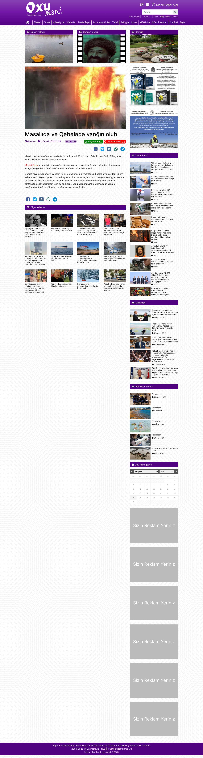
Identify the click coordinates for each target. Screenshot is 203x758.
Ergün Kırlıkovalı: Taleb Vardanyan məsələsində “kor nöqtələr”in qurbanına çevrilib (165, 339)
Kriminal (173, 22)
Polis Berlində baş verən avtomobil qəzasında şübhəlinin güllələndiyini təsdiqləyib (114, 287)
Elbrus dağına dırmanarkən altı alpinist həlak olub (87, 286)
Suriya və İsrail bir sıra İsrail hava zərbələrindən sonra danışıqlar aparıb (162, 206)
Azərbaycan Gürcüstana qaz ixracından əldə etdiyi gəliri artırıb (162, 179)
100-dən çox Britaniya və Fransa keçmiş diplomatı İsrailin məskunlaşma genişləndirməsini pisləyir (162, 166)
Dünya (47, 22)
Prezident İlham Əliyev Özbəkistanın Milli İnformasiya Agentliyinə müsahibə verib (165, 312)
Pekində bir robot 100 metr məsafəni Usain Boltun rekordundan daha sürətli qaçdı (162, 193)
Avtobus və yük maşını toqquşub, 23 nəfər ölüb (61, 229)
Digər (183, 22)
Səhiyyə (125, 22)
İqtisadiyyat (59, 22)
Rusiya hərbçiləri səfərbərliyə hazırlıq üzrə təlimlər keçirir (162, 262)
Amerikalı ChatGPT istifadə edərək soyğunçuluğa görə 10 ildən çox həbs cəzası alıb (162, 249)
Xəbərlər (71, 22)
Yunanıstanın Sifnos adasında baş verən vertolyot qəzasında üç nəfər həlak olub (87, 231)
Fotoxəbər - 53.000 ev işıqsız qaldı (165, 449)
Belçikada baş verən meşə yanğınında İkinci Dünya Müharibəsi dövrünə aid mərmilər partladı (161, 235)
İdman (134, 22)
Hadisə (31, 141)
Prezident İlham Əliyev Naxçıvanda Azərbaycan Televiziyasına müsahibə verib (163, 327)
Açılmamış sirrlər (101, 22)
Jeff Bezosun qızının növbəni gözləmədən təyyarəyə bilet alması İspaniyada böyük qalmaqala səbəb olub (34, 288)
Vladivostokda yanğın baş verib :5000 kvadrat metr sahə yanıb (114, 258)
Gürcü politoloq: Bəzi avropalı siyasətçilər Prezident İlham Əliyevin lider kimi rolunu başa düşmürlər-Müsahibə (165, 371)
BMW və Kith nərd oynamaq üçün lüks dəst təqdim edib (162, 219)
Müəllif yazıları (159, 22)
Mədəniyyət (84, 22)
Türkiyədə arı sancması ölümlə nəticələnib (61, 285)
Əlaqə (175, 16)
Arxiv (156, 16)
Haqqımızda (165, 16)
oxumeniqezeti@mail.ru (119, 748)
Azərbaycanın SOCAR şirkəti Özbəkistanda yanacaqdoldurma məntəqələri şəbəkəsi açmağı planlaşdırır (160, 277)
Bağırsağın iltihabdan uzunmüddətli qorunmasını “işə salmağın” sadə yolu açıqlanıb (160, 292)
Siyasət (37, 22)
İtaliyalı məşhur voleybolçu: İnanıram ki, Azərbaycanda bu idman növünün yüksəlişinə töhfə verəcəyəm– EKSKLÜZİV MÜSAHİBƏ (164, 356)
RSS (103, 748)
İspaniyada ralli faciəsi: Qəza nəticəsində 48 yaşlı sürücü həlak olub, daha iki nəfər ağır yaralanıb (35, 232)
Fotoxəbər (156, 394)
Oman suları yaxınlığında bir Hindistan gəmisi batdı (61, 258)
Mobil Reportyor (166, 5)
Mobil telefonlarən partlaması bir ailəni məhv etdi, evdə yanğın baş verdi (114, 231)
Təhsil (115, 22)
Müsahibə (145, 22)
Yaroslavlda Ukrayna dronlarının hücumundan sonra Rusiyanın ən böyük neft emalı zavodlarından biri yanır (35, 260)
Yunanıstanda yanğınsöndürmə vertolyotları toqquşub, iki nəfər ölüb (87, 259)
